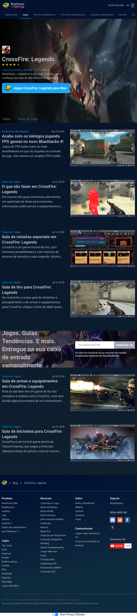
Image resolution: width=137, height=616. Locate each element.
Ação (4, 549)
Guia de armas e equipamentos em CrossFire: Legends (30, 384)
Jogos (25, 14)
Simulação (7, 573)
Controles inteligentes (51, 539)
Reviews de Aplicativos (44, 14)
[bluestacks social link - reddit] (120, 520)
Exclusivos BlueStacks (15, 131)
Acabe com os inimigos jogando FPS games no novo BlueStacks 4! (32, 139)
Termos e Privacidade (11, 603)
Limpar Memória (48, 551)
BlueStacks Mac (10, 503)
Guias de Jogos (28, 119)
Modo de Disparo (48, 507)
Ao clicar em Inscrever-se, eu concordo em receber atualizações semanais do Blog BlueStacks (100, 354)
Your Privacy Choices (72, 614)
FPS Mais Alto (47, 559)
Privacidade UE (66, 603)
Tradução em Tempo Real (53, 535)
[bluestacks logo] (13, 5)
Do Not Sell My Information (86, 603)
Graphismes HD (48, 563)
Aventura (6, 553)
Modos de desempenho (52, 547)
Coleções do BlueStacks (101, 14)
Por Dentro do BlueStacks (73, 14)
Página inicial (11, 14)
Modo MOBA (46, 511)
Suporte (114, 498)
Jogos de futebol (10, 585)
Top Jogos (7, 545)
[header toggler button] (132, 5)
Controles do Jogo (49, 503)
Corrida (5, 565)
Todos (6, 119)
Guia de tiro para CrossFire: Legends (26, 290)
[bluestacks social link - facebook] (127, 520)
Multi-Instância (47, 515)
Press (78, 519)
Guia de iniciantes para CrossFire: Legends (32, 434)
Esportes (6, 577)
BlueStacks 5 (8, 507)
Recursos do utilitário (51, 567)
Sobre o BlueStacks (84, 503)
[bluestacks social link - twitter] (112, 527)
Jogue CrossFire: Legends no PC (21, 69)
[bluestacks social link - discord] (112, 520)
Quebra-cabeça (9, 561)
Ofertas (5, 519)
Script (43, 555)
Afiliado (79, 507)
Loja (4, 515)
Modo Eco (45, 531)
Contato (79, 511)
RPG (4, 569)
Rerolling (44, 543)
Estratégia (7, 581)
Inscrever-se (124, 345)
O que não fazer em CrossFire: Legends (29, 189)
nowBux (6, 511)
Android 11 (7, 523)
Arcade (5, 557)
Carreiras (79, 515)
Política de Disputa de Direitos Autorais (40, 603)
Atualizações (116, 503)
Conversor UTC (47, 571)
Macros (44, 527)
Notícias (123, 14)
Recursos (46, 498)
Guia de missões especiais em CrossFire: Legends (29, 239)
